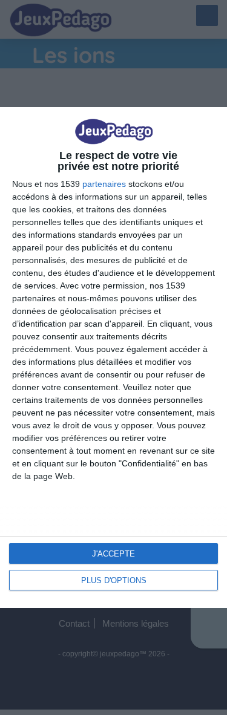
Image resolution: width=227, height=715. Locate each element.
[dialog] (113, 357)
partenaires (104, 184)
